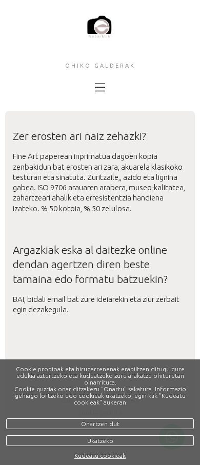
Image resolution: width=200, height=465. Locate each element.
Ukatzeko (100, 440)
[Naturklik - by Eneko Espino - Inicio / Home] (100, 35)
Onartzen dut (100, 423)
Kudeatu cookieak (100, 455)
